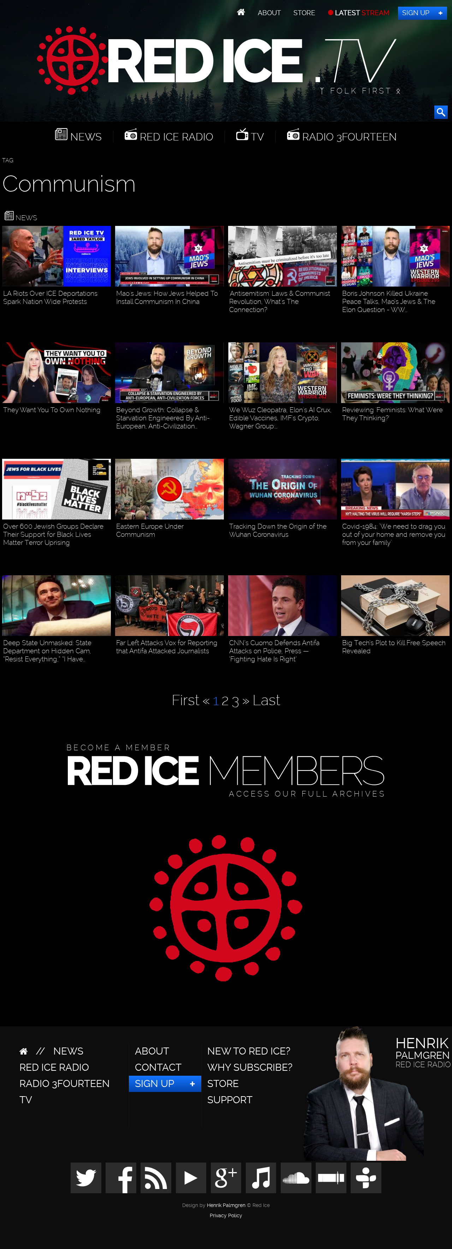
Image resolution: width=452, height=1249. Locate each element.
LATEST (361, 13)
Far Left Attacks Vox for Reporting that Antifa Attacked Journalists (167, 647)
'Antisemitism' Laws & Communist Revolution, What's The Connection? (279, 301)
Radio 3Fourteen (348, 137)
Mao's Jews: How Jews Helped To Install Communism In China (167, 297)
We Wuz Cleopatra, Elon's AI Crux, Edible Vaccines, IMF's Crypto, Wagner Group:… (280, 418)
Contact (158, 1067)
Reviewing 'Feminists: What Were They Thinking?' (392, 414)
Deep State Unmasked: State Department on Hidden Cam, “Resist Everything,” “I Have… (47, 651)
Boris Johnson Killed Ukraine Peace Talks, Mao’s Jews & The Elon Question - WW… (388, 301)
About (269, 13)
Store (304, 13)
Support (229, 1100)
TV (256, 137)
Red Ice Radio (175, 137)
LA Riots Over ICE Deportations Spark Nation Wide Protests (50, 297)
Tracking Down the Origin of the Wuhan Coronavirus (278, 530)
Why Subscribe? (249, 1067)
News (84, 137)
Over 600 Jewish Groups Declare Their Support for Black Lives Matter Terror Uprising (53, 534)
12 (106, 671)
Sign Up (415, 13)
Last (266, 700)
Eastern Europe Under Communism (150, 530)
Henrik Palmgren (226, 1205)
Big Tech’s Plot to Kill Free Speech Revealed (394, 647)
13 (106, 554)
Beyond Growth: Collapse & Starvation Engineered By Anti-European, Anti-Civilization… (163, 418)
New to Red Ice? (248, 1051)
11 (333, 671)
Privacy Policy (226, 1215)
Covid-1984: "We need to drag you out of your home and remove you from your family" (393, 534)
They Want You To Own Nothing (52, 410)
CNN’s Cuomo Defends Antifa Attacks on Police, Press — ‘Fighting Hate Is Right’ (274, 651)
